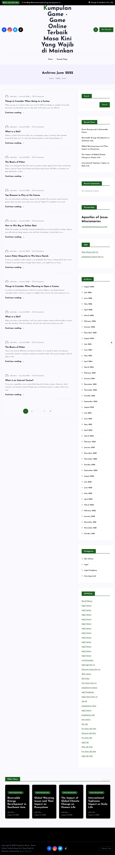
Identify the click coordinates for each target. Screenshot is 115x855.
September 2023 (90, 404)
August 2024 (89, 341)
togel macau (86, 713)
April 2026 (88, 312)
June (64, 81)
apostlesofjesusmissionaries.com (94, 229)
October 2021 (89, 536)
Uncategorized (90, 579)
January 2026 (89, 329)
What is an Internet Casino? (19, 383)
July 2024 (88, 347)
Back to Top (107, 851)
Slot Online (88, 561)
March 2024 (89, 370)
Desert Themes (25, 854)
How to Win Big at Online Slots (21, 228)
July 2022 (88, 484)
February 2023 (90, 444)
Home (50, 62)
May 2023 (88, 427)
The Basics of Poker (15, 165)
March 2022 (89, 507)
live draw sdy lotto (89, 754)
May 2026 (88, 307)
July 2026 (88, 295)
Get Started (106, 32)
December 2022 (90, 456)
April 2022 (88, 502)
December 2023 (90, 387)
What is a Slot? (13, 134)
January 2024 (89, 381)
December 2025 (90, 335)
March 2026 (89, 318)
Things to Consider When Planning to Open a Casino (32, 289)
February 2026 (90, 324)
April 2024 (88, 364)
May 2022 (88, 496)
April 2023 (88, 433)
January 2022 (89, 519)
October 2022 (89, 467)
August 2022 (89, 479)
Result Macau (87, 604)
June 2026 (88, 301)
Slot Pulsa (85, 681)
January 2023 (89, 450)
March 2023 (89, 438)
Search (87, 99)
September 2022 (90, 473)
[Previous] (104, 781)
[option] (17, 804)
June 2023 (88, 421)
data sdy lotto (87, 749)
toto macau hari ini (89, 686)
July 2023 (88, 416)
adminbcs (13, 99)
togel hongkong (90, 573)
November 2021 (90, 530)
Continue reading (13, 115)
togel (86, 567)
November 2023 (90, 393)
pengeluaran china (89, 708)
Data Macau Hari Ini (90, 255)
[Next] (108, 781)
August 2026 (89, 289)
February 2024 (90, 375)
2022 (58, 81)
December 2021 (90, 525)
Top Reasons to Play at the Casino (22, 198)
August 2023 (89, 410)
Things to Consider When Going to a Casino (27, 104)
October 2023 (89, 398)
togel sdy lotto (87, 759)
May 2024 (88, 358)
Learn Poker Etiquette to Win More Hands (26, 259)
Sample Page (62, 62)
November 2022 (90, 461)
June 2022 (88, 490)
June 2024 (88, 352)
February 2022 (90, 513)
